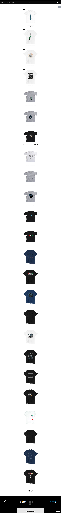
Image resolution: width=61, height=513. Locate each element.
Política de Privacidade (7, 504)
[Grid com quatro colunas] (60, 7)
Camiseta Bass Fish (30, 25)
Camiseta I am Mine (30, 444)
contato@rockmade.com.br (53, 501)
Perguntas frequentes (6, 505)
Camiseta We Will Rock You (30, 464)
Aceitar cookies (30, 511)
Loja (1, 2)
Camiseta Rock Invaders (30, 484)
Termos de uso (6, 503)
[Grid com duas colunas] (58, 7)
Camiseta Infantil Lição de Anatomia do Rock (30, 144)
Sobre (13, 2)
